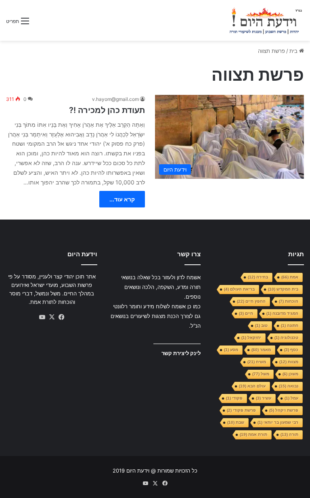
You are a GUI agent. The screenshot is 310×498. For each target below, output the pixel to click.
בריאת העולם (239, 289)
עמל (291, 398)
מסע (231, 349)
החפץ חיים (251, 301)
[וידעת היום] (265, 20)
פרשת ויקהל (283, 410)
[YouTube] (42, 317)
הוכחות (288, 301)
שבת (235, 422)
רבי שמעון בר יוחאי (278, 422)
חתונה (289, 325)
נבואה (288, 386)
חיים (246, 313)
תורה (289, 434)
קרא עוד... (122, 199)
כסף (291, 349)
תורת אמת (253, 434)
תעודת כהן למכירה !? (107, 110)
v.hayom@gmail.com (115, 99)
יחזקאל (251, 337)
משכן (290, 374)
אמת (289, 277)
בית (294, 51)
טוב (261, 325)
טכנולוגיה (286, 337)
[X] (52, 317)
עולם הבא (252, 386)
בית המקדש (283, 289)
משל (260, 374)
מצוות (288, 362)
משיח (256, 362)
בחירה (258, 277)
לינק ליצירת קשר (181, 353)
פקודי (234, 398)
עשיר (263, 398)
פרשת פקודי (241, 410)
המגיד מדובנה (282, 313)
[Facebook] (61, 317)
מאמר (261, 349)
